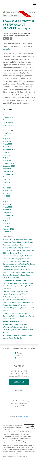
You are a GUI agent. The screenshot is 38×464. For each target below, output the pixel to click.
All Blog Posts (8, 117)
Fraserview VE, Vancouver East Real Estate (18, 283)
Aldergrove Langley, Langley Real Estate (17, 248)
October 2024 (8, 171)
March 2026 (7, 144)
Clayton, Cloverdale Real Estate (14, 267)
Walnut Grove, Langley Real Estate (18, 35)
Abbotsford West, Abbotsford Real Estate (18, 242)
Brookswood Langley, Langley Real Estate (18, 256)
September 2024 (9, 174)
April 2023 (7, 204)
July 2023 (6, 196)
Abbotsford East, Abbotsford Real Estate (17, 239)
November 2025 (9, 147)
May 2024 (6, 185)
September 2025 (9, 149)
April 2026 (7, 141)
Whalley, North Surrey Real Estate (15, 327)
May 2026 (6, 139)
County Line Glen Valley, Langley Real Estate (19, 272)
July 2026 (6, 136)
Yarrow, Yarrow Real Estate (12, 338)
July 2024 (6, 180)
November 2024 (9, 169)
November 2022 (9, 210)
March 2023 (7, 207)
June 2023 (6, 199)
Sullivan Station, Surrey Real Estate (15, 313)
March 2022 (7, 226)
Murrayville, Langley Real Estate (14, 300)
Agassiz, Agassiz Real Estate (13, 245)
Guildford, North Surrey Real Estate (15, 291)
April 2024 (7, 188)
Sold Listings (7, 125)
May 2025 (6, 158)
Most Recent (7, 133)
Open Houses (8, 123)
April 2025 (7, 160)
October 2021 (8, 232)
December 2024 (9, 166)
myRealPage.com (23, 416)
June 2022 (6, 218)
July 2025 (6, 152)
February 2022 (8, 229)
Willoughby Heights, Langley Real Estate (17, 335)
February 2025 (8, 163)
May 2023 (6, 202)
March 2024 (7, 191)
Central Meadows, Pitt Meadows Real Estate (19, 264)
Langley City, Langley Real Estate (14, 294)
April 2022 (7, 223)
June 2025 (6, 155)
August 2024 (7, 177)
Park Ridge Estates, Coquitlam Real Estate (18, 302)
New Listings (7, 120)
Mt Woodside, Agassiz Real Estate (15, 297)
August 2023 (7, 193)
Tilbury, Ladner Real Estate (12, 321)
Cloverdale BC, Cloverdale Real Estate (16, 269)
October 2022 (8, 212)
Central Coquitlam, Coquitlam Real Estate (18, 261)
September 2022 (9, 215)
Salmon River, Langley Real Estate (15, 305)
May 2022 (6, 221)
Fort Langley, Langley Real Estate (14, 280)
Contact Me (19, 382)
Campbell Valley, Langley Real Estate (16, 259)
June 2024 (6, 182)
